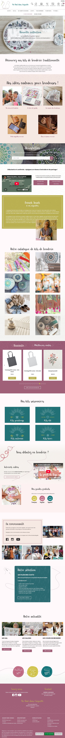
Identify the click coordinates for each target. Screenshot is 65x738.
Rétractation (20, 723)
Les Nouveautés (35, 721)
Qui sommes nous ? (6, 720)
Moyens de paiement (22, 720)
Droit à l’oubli (50, 721)
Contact (47, 5)
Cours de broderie (27, 14)
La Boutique (35, 720)
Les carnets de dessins (23, 11)
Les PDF (32, 11)
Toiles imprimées (39, 11)
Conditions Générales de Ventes (9, 723)
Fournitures (48, 11)
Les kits (9, 11)
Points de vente (41, 5)
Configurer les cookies (52, 726)
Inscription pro (53, 5)
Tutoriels (55, 11)
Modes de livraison (21, 721)
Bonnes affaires (38, 14)
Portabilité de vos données (53, 720)
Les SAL (14, 11)
